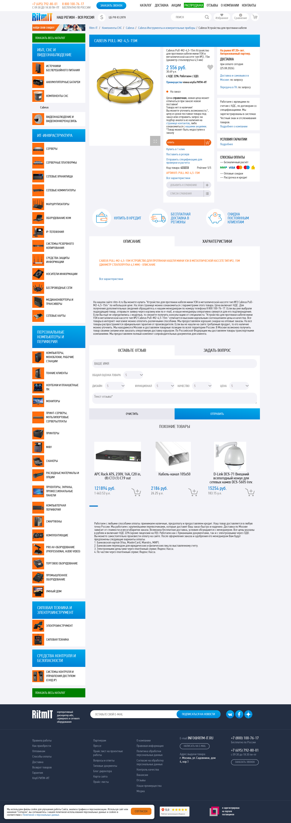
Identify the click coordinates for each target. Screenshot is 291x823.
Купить (170, 142)
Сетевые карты (56, 316)
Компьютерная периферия (56, 507)
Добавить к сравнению (183, 185)
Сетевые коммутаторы (61, 190)
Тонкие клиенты (57, 373)
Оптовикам (38, 751)
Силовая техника (57, 639)
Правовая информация (150, 746)
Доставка (161, 5)
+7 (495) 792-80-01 (45, 4)
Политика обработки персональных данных (150, 753)
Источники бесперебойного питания (63, 68)
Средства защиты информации (57, 260)
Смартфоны (54, 521)
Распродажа (193, 5)
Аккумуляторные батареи (63, 82)
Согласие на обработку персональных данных (150, 762)
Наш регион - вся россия (75, 17)
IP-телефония (55, 232)
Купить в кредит (127, 218)
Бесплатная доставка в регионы (180, 218)
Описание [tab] (132, 241)
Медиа (141, 791)
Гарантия (37, 773)
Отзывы (212, 5)
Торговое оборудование (62, 563)
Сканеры (52, 461)
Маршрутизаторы (57, 204)
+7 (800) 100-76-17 (245, 738)
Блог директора (102, 771)
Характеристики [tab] (217, 241)
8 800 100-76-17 (73, 4)
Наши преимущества (149, 786)
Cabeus (44, 107)
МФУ (49, 447)
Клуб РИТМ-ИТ (40, 778)
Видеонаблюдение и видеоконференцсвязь (61, 119)
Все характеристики (178, 178)
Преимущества (174, 82)
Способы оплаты (41, 756)
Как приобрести (41, 746)
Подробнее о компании (233, 126)
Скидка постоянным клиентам (238, 218)
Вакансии (142, 775)
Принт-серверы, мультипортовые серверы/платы (57, 417)
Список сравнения (181, 193)
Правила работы (41, 740)
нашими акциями (195, 126)
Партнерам (99, 740)
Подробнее (226, 144)
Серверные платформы (61, 162)
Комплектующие (57, 535)
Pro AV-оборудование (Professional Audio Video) (63, 549)
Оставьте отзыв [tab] (132, 350)
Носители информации (61, 274)
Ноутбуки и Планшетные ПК (62, 387)
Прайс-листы (101, 782)
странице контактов (178, 123)
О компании (230, 5)
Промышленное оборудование (56, 577)
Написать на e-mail (195, 745)
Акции (176, 5)
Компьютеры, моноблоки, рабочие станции (60, 357)
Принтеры (52, 433)
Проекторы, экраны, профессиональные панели (59, 491)
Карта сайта (100, 776)
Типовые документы (105, 766)
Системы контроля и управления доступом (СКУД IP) (60, 676)
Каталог (146, 5)
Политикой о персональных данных (41, 814)
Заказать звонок (111, 5)
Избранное (222, 18)
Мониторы (53, 401)
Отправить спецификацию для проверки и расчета (184, 160)
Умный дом (54, 591)
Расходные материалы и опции (62, 475)
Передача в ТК (228, 87)
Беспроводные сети (59, 288)
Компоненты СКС (57, 96)
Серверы (51, 149)
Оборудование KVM (58, 218)
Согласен (141, 811)
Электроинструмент (59, 626)
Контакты (249, 5)
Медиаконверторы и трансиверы (59, 302)
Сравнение (240, 18)
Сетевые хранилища (59, 176)
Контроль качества (148, 769)
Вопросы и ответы (103, 760)
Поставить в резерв (177, 154)
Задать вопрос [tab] (217, 350)
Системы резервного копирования (60, 246)
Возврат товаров (42, 767)
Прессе (97, 746)
